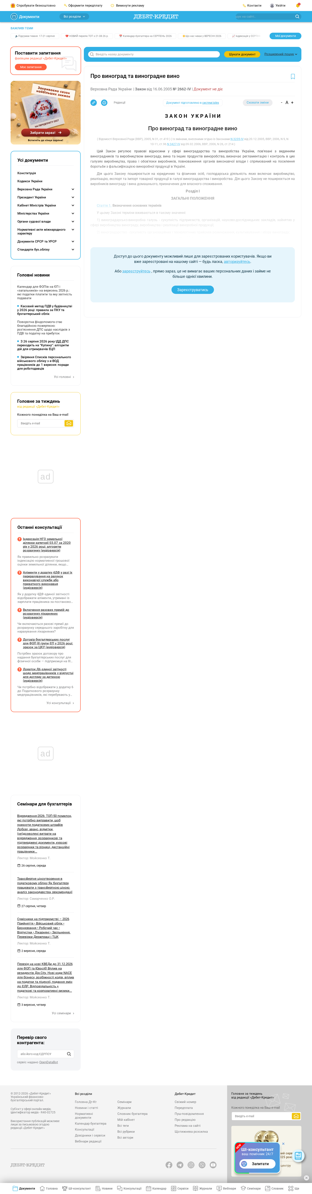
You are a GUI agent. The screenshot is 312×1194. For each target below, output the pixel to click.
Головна (52, 1188)
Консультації (84, 1129)
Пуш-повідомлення (189, 1114)
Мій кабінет (126, 1120)
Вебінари (229, 1188)
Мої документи (285, 36)
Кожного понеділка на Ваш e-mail (42, 415)
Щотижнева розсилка (191, 1132)
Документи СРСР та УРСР (37, 241)
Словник (277, 1188)
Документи (29, 16)
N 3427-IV (173, 144)
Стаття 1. (104, 205)
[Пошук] (69, 1054)
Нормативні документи (84, 1116)
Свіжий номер (185, 1102)
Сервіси (182, 1188)
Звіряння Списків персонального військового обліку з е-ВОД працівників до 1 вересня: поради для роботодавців (44, 362)
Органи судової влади (34, 221)
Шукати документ (242, 54)
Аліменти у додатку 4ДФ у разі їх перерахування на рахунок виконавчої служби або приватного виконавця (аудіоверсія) (47, 580)
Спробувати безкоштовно (36, 5)
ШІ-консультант (80, 1188)
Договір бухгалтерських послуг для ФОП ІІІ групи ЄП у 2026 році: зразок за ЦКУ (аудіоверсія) (48, 643)
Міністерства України (33, 213)
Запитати (260, 1164)
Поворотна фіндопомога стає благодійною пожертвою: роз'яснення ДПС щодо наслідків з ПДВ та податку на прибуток (43, 327)
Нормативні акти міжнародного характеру (41, 231)
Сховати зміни (258, 102)
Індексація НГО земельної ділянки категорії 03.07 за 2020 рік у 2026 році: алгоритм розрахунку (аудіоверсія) (47, 544)
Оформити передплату (85, 5)
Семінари (124, 1102)
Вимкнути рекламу (129, 5)
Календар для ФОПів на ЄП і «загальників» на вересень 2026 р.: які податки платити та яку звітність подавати (44, 292)
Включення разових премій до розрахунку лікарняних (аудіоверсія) (46, 613)
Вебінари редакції (88, 1141)
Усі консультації (59, 703)
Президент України (31, 197)
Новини (107, 1188)
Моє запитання (31, 67)
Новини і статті (86, 1108)
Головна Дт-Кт (86, 1102)
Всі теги (123, 1126)
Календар (159, 1188)
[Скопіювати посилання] (93, 103)
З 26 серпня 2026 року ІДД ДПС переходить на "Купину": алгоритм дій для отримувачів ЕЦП (43, 345)
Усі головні (63, 377)
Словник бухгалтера (132, 1114)
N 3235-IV (237, 139)
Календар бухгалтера (90, 1123)
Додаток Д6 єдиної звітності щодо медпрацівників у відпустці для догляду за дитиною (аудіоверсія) (48, 675)
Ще (297, 1188)
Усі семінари (62, 1013)
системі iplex (210, 102)
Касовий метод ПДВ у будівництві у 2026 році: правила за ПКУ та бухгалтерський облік (44, 310)
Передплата (184, 1108)
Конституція (26, 173)
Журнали (124, 1108)
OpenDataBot (48, 1062)
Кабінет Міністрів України (36, 205)
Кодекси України (29, 181)
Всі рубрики (126, 1132)
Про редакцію (185, 1120)
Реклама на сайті (188, 1126)
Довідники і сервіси (90, 1135)
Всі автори (125, 1137)
